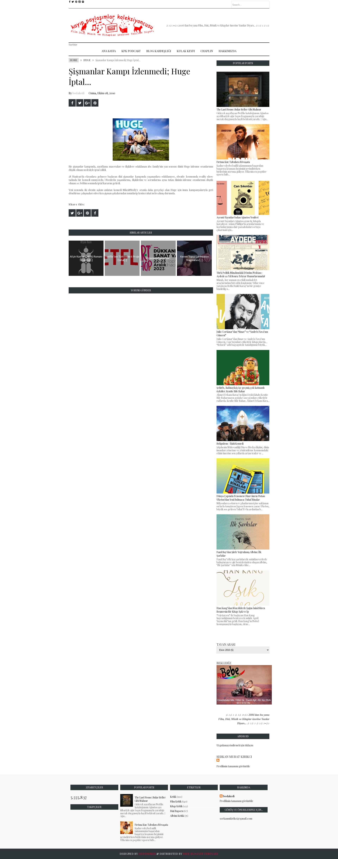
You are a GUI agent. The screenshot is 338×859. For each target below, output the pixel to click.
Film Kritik (175, 801)
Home (73, 60)
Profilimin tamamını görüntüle (233, 766)
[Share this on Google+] (87, 103)
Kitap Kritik (176, 806)
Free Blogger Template (200, 853)
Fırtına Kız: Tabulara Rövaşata (151, 824)
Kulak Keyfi (186, 51)
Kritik (173, 796)
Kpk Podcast (131, 51)
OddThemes (147, 853)
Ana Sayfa (109, 51)
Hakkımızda (227, 51)
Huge (87, 60)
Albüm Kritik (177, 815)
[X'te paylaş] (79, 103)
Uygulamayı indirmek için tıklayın (235, 745)
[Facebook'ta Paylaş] (72, 103)
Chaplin (207, 51)
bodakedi (78, 93)
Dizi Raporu (176, 811)
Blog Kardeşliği (158, 51)
